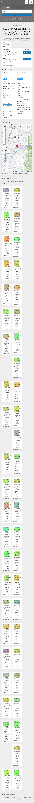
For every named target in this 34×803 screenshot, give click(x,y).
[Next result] (23, 25)
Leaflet (12, 171)
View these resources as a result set (12, 181)
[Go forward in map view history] (4, 149)
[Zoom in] (4, 126)
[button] (17, 146)
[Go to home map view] (4, 147)
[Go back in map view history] (4, 152)
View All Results (17, 25)
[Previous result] (11, 25)
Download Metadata (9, 65)
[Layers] (29, 127)
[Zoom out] (4, 143)
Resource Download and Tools (6, 44)
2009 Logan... (7, 207)
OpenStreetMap (23, 171)
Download (27, 52)
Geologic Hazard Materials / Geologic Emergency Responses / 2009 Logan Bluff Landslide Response (16, 798)
